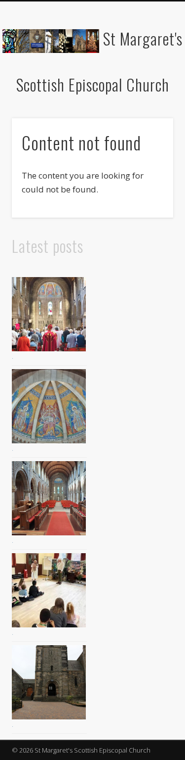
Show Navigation (149, 88)
